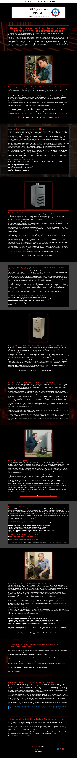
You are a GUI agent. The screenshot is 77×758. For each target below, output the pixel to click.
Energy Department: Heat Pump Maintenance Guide (23, 536)
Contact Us (39, 1)
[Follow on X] (60, 749)
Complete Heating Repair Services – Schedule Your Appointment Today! (38, 370)
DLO (33, 746)
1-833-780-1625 (20, 45)
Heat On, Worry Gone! (30, 45)
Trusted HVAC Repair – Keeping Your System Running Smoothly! (38, 495)
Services (30, 1)
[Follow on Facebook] (58, 749)
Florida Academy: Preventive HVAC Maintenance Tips (23, 539)
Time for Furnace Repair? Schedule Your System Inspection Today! (38, 117)
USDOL (40, 746)
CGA (36, 746)
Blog (54, 1)
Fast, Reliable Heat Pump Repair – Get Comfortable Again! (38, 255)
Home (23, 1)
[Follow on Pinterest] (63, 749)
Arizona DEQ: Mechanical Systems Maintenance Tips (23, 538)
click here (22, 251)
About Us (47, 1)
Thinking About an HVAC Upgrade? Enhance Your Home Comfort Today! (38, 633)
